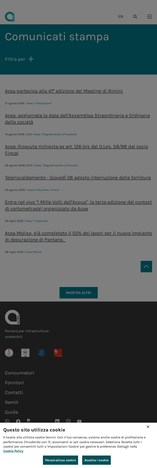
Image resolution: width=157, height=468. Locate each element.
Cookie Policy (13, 451)
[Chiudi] (148, 426)
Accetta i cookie (96, 460)
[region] (78, 445)
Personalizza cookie (60, 460)
